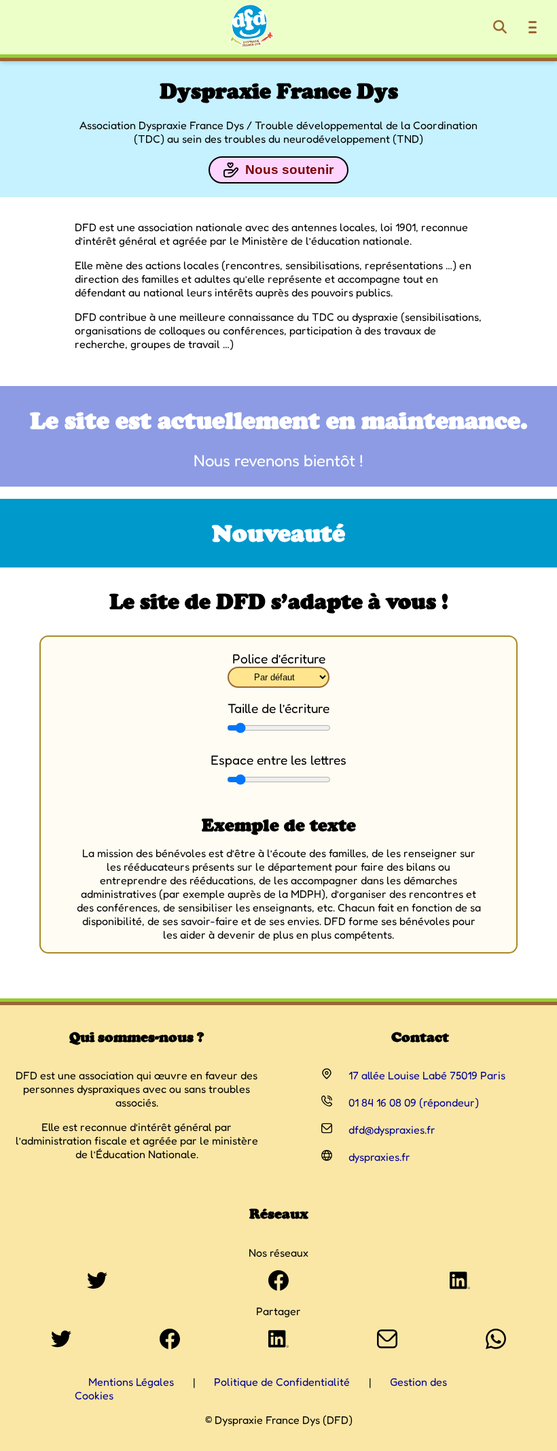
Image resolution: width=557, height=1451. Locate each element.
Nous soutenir (289, 169)
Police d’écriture (278, 658)
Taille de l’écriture (278, 708)
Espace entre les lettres (278, 760)
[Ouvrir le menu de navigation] (532, 27)
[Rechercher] (500, 27)
